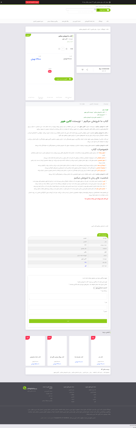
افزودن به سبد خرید (62, 79)
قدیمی (72, 397)
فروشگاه (100, 21)
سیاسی (94, 399)
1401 (85, 262)
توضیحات (105, 104)
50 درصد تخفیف (92, 390)
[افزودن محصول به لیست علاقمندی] (83, 70)
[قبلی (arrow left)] (135, 427)
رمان (99, 29)
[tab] (106, 104)
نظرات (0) (82, 104)
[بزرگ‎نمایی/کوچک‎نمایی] (130, 425)
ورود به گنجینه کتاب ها (32, 2)
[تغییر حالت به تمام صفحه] (132, 425)
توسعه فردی (93, 392)
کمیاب (94, 394)
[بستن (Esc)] (135, 425)
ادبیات (72, 399)
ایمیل (105, 311)
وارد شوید (98, 6)
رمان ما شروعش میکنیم (65, 372)
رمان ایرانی (71, 392)
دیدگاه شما (104, 291)
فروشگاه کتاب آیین (105, 6)
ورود (51, 398)
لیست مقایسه (49, 393)
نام (106, 302)
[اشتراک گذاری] (133, 425)
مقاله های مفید (65, 21)
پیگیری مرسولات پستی (52, 21)
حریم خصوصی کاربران (38, 21)
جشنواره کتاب (106, 372)
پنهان (103, 110)
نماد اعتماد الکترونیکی (89, 21)
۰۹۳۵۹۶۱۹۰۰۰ (32, 388)
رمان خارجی (93, 29)
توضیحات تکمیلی (94, 104)
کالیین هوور (56, 372)
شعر (95, 402)
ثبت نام (50, 396)
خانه (108, 21)
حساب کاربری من (77, 21)
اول (85, 266)
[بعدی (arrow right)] (133, 427)
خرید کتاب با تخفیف (97, 372)
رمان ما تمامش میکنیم (76, 372)
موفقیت (72, 394)
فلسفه (72, 402)
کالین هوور (64, 39)
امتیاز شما (103, 288)
